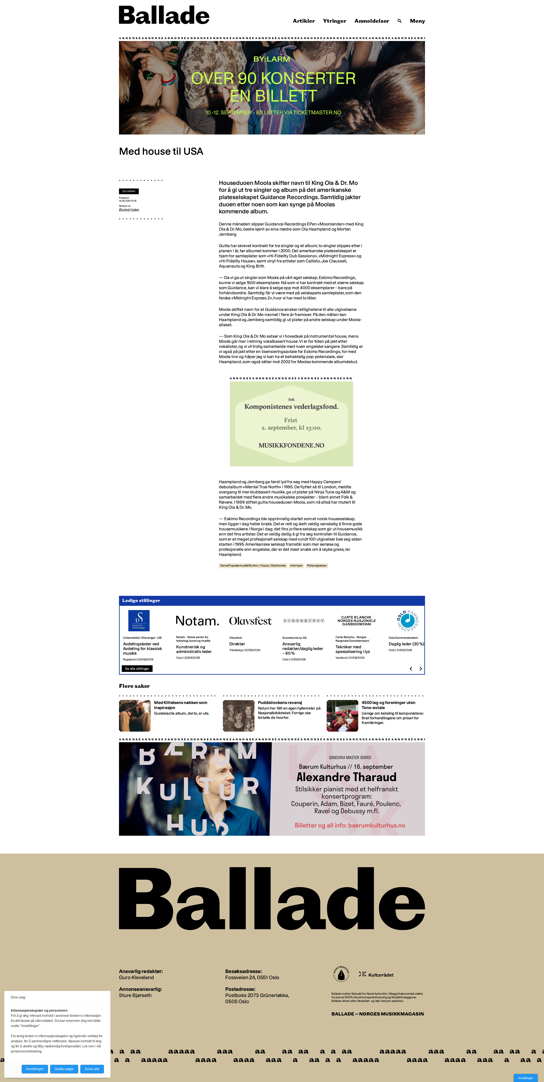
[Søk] (400, 21)
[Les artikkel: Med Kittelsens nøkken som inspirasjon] (168, 713)
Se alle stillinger (137, 669)
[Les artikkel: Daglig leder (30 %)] (411, 636)
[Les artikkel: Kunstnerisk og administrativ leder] (199, 636)
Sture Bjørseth (135, 995)
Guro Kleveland (136, 977)
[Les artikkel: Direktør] (252, 636)
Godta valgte (64, 1069)
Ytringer (334, 21)
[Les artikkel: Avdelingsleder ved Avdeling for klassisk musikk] (146, 636)
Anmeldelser (371, 21)
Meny (417, 21)
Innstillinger (525, 1078)
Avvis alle (92, 1069)
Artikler (304, 21)
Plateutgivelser (317, 565)
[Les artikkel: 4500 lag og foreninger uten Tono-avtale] (376, 713)
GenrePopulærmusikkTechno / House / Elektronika (253, 565)
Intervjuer (296, 565)
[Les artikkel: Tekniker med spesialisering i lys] (358, 636)
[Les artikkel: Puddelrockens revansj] (272, 713)
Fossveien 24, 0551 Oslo (252, 977)
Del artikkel (128, 191)
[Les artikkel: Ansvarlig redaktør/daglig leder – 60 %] (305, 636)
